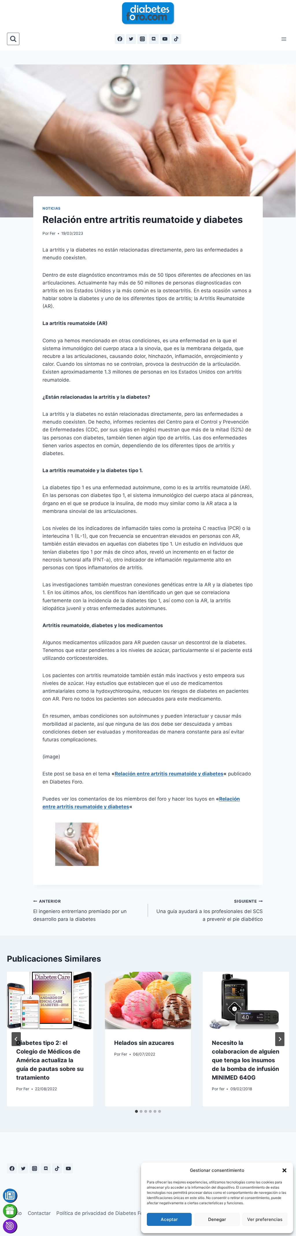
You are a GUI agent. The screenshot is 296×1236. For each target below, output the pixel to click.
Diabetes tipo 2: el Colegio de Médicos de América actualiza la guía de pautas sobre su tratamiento (50, 1060)
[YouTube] (165, 39)
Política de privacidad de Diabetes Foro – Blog (109, 1213)
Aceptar (169, 1219)
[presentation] (50, 1000)
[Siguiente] (279, 1039)
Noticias (51, 208)
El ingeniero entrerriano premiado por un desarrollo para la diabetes (80, 910)
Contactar (39, 1213)
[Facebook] (120, 39)
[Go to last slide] (16, 1039)
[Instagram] (142, 39)
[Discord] (154, 39)
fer (222, 1089)
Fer (53, 233)
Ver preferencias (264, 1219)
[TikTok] (176, 39)
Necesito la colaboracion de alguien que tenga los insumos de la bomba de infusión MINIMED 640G (245, 1060)
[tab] (136, 1111)
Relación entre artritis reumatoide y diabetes (169, 774)
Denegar (217, 1219)
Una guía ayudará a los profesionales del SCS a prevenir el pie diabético (209, 910)
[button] (284, 1170)
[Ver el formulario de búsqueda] (13, 39)
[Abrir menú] (283, 38)
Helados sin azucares (144, 1042)
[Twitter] (131, 39)
